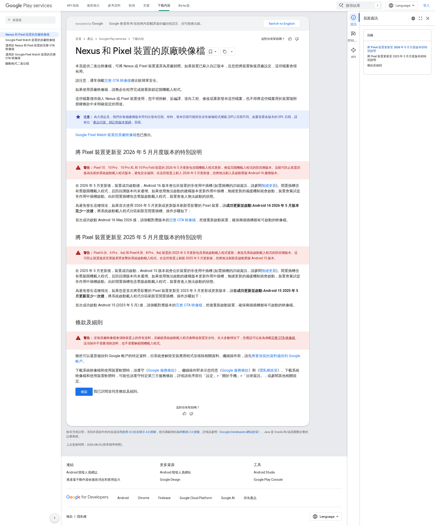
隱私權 (82, 516)
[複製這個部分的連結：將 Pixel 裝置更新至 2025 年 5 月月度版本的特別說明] (206, 237)
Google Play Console (268, 479)
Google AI (228, 498)
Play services (37, 5)
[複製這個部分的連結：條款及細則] (107, 323)
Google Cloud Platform (196, 498)
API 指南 (73, 5)
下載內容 (164, 5)
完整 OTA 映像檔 (117, 80)
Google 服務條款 (161, 370)
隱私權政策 (268, 370)
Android (123, 498)
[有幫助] (290, 39)
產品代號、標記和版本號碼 (112, 122)
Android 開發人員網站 (175, 472)
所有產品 (250, 498)
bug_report (413, 18)
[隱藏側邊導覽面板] (54, 517)
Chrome (143, 498)
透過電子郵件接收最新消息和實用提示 (93, 479)
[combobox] (359, 5)
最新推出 (93, 5)
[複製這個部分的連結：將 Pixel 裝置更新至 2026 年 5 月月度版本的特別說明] (206, 152)
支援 (146, 5)
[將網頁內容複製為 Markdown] (225, 51)
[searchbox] (30, 20)
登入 (426, 5)
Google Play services (112, 39)
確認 (84, 392)
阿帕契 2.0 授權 (190, 432)
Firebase (164, 498)
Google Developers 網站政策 (239, 432)
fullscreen (420, 18)
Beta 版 (184, 5)
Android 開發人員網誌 (81, 472)
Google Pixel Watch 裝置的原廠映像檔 (105, 135)
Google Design (170, 479)
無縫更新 (269, 185)
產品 (90, 39)
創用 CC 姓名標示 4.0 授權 (139, 432)
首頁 (78, 39)
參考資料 (114, 5)
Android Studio (264, 472)
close (427, 18)
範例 (132, 5)
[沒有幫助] (296, 39)
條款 (69, 516)
